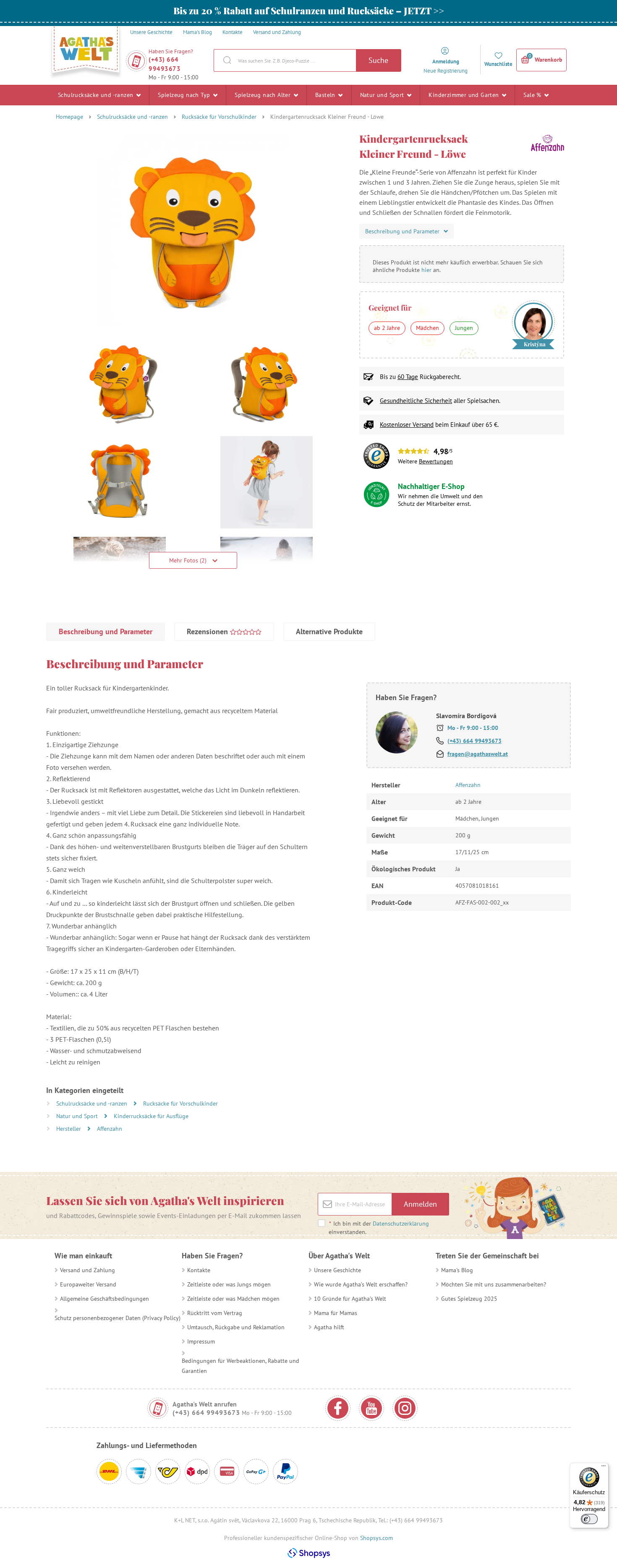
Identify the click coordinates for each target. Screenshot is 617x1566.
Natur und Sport (383, 95)
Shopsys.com (376, 1538)
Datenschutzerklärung (401, 1223)
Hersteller (69, 1128)
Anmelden (420, 1204)
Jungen (464, 328)
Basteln (326, 95)
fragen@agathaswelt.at (477, 754)
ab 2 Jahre (387, 328)
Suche (378, 60)
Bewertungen (436, 461)
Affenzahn (109, 1128)
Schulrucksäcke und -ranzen (96, 95)
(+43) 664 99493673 (164, 64)
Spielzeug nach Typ (185, 95)
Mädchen (427, 328)
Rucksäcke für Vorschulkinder (219, 116)
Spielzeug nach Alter (263, 95)
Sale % (533, 95)
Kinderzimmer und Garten (465, 95)
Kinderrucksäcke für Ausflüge (151, 1116)
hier (426, 270)
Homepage (69, 116)
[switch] (589, 1519)
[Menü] (604, 1468)
